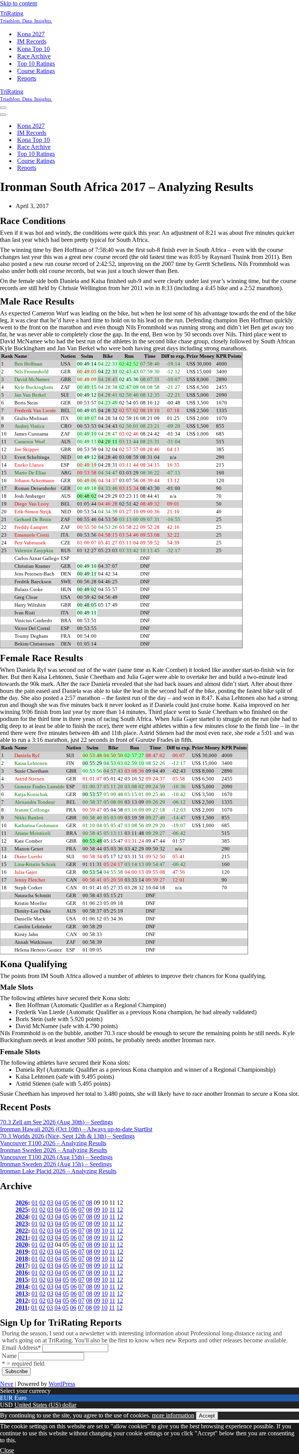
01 (35, 1202)
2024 (22, 1216)
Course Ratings (36, 71)
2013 (22, 1293)
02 (42, 1202)
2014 (22, 1286)
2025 (22, 1209)
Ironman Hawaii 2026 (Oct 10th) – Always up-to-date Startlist (76, 1129)
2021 (22, 1237)
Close (7, 1450)
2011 (22, 1307)
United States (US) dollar (45, 1405)
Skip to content (18, 3)
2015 (22, 1279)
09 (97, 1209)
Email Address (21, 1347)
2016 (22, 1272)
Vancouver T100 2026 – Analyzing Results (53, 1143)
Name (9, 1356)
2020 (22, 1244)
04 (58, 1202)
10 (105, 1209)
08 (89, 1202)
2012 (22, 1300)
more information (173, 1415)
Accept (207, 1416)
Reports (26, 78)
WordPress (62, 1384)
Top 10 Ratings (36, 63)
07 (81, 1202)
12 (120, 1209)
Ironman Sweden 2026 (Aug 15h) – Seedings (56, 1164)
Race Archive (34, 56)
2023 (22, 1223)
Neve (6, 1384)
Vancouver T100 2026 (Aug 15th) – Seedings (56, 1157)
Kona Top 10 (33, 48)
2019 (22, 1251)
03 (50, 1202)
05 (66, 1202)
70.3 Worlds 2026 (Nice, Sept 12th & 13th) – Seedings (67, 1136)
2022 (22, 1230)
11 (112, 1209)
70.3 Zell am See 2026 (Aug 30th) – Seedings (56, 1122)
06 (73, 1202)
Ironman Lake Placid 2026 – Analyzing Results (58, 1171)
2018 (22, 1258)
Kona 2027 (31, 34)
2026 (22, 1202)
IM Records (31, 41)
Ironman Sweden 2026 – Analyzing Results (53, 1150)
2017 (22, 1265)
